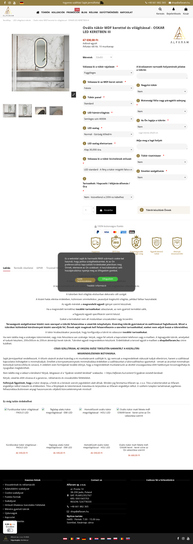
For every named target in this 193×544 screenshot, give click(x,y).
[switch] (10, 530)
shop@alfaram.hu (180, 2)
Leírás (6, 268)
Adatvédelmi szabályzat (17, 488)
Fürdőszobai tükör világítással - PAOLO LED (21, 446)
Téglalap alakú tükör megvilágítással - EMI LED (59, 446)
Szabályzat (10, 500)
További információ (96, 286)
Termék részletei (23, 268)
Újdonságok (11, 513)
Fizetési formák (13, 496)
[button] (45, 12)
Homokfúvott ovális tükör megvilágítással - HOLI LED (96, 446)
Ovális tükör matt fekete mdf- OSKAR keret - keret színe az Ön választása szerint (134, 447)
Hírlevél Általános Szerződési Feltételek (25, 504)
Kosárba (108, 210)
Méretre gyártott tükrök (17, 509)
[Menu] (15, 522)
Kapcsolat (10, 517)
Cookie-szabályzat (14, 492)
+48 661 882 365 (156, 2)
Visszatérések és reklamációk (20, 484)
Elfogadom (107, 279)
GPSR (39, 268)
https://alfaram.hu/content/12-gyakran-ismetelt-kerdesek (134, 372)
